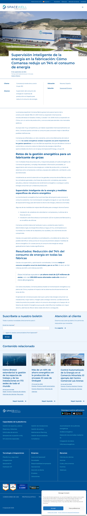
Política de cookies (52, 512)
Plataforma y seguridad (10, 457)
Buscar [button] (65, 1)
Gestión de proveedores (39, 435)
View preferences (74, 508)
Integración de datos (67, 441)
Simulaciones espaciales (11, 439)
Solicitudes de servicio (10, 432)
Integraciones (7, 460)
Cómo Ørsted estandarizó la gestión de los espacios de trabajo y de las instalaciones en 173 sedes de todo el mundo (14, 378)
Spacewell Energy (66, 88)
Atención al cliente (74, 1)
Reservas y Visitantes (10, 429)
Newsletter (57, 1)
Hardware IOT (7, 467)
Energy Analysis (71, 386)
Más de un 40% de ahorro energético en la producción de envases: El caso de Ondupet (43, 375)
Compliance (35, 439)
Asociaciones (35, 467)
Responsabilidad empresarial (41, 463)
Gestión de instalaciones (39, 426)
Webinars (63, 470)
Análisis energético (66, 432)
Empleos (34, 473)
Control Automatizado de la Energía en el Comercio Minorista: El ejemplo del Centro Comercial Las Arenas (72, 375)
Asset (4, 391)
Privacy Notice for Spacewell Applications (68, 512)
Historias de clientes (9, 394)
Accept (53, 508)
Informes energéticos (67, 444)
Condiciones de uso (11, 497)
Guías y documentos (67, 463)
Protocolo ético (29, 497)
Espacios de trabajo (19, 391)
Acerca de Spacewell (38, 457)
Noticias (62, 460)
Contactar (83, 1)
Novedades (35, 460)
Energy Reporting (38, 389)
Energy (9, 391)
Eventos (62, 467)
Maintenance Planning (39, 432)
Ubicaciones (35, 476)
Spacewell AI (7, 463)
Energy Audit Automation (46, 386)
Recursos (20, 394)
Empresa (34, 453)
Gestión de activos (37, 429)
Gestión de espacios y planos (12, 426)
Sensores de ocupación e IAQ (13, 435)
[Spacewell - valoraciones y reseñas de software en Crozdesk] (22, 489)
